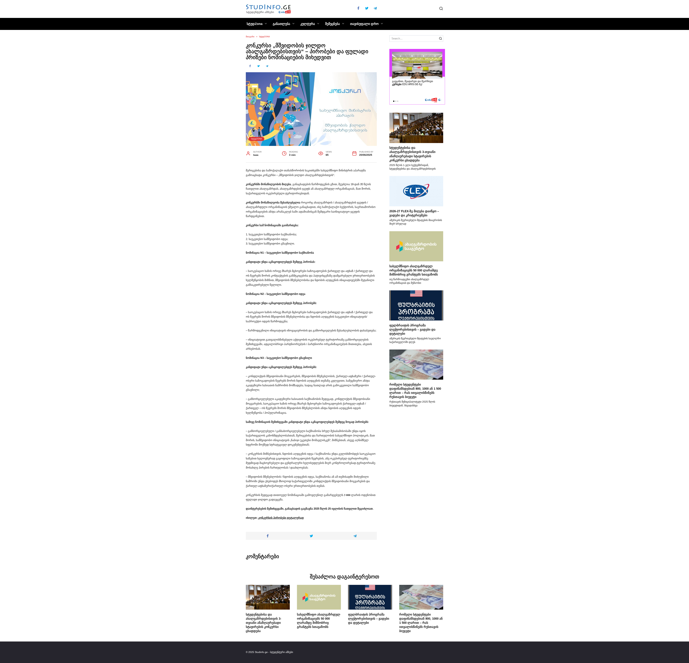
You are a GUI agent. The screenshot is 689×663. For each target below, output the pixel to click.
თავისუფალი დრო (364, 24)
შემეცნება (332, 24)
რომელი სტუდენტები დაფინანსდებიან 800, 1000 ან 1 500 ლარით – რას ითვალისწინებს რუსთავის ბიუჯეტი (421, 622)
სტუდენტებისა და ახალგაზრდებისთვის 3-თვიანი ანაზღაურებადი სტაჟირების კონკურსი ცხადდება (263, 622)
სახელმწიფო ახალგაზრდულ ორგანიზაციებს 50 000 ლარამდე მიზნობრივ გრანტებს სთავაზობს (413, 270)
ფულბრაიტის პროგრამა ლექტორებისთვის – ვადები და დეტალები (412, 329)
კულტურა (307, 24)
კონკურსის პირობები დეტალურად (280, 517)
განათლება (281, 24)
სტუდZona (255, 24)
